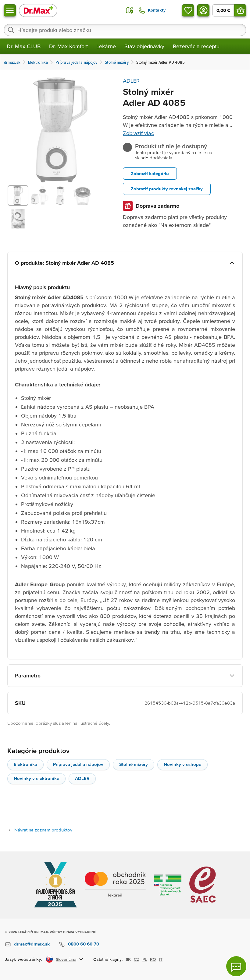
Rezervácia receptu (196, 46)
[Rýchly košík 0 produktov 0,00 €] (240, 10)
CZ (136, 959)
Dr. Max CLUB (24, 46)
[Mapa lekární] (129, 10)
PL (144, 959)
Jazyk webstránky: (23, 959)
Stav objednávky (144, 46)
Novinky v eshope (182, 764)
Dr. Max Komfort (68, 46)
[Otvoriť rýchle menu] (10, 10)
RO (153, 959)
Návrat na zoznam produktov (43, 829)
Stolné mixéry (133, 764)
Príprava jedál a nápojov (78, 764)
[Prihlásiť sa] (203, 10)
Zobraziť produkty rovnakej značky (167, 188)
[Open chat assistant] (236, 966)
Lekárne (106, 46)
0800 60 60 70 (83, 943)
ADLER (131, 80)
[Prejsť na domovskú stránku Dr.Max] (38, 10)
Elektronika (25, 764)
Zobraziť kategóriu (150, 173)
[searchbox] (125, 30)
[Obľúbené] (188, 10)
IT (160, 959)
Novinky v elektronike (36, 778)
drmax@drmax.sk (32, 943)
